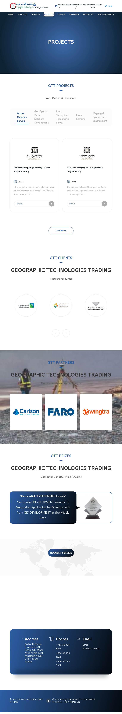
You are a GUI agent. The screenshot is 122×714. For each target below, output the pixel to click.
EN (106, 6)
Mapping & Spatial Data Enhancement (100, 117)
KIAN (15, 702)
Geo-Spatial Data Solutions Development (41, 117)
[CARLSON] (96, 412)
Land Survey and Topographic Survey (62, 117)
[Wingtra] (61, 412)
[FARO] (26, 412)
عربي (110, 6)
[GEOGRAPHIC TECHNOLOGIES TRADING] (21, 6)
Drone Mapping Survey (22, 117)
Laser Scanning (80, 117)
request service (61, 553)
